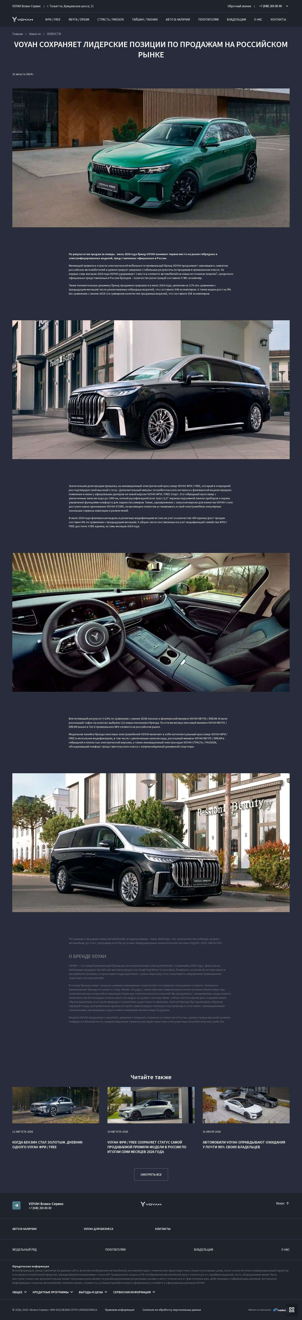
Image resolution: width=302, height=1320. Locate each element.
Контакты (278, 19)
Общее (17, 1292)
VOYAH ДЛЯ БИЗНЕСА (98, 1229)
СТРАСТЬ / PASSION (110, 19)
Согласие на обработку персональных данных (172, 1310)
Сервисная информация (132, 1292)
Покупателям (208, 19)
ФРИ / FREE (52, 19)
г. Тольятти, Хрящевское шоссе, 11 (70, 6)
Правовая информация (119, 1310)
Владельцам (236, 19)
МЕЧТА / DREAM (79, 19)
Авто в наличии (178, 19)
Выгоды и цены (91, 1292)
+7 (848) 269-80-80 (40, 1208)
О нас (258, 19)
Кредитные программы (51, 1292)
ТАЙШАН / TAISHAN (145, 19)
